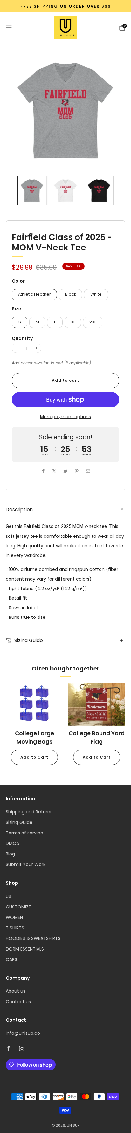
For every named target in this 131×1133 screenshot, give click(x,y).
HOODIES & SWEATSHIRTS (33, 938)
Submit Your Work (25, 864)
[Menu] (9, 28)
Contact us (18, 1001)
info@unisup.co (23, 1033)
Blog (10, 854)
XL (73, 322)
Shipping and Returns (29, 812)
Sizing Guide (19, 822)
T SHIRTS (15, 928)
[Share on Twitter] (65, 471)
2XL (92, 322)
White (96, 294)
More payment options (65, 416)
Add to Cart (34, 757)
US (8, 896)
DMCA (12, 843)
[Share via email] (88, 471)
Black (70, 294)
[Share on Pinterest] (76, 471)
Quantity (22, 338)
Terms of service (24, 833)
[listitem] (65, 6)
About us (15, 991)
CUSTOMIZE (18, 907)
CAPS (11, 959)
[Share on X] (54, 471)
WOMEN (14, 917)
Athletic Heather (34, 294)
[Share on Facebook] (43, 471)
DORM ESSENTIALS (25, 949)
